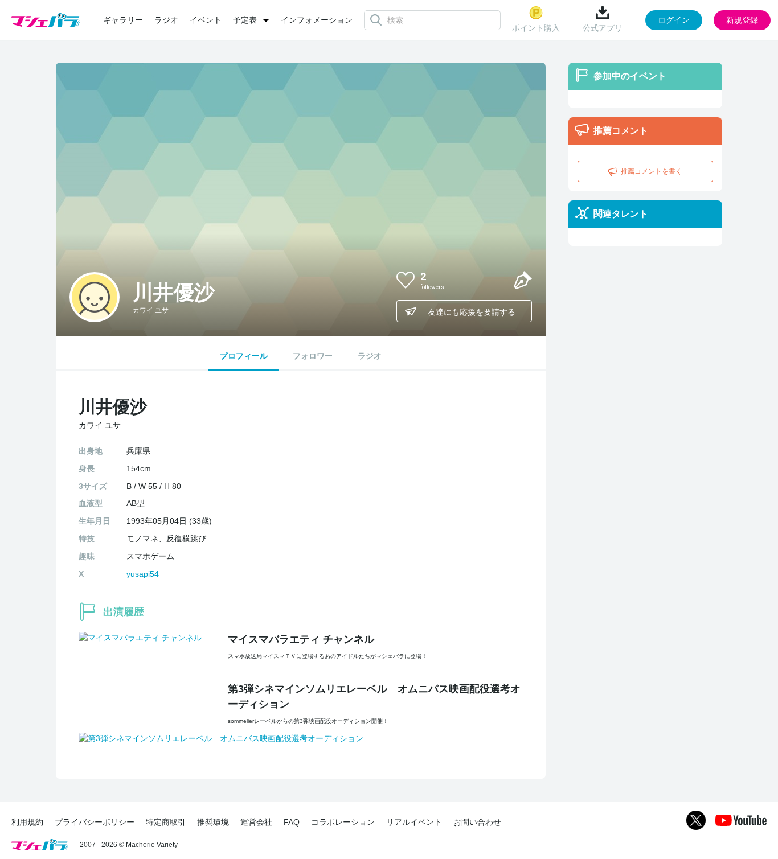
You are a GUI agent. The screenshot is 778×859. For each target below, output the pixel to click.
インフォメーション (317, 19)
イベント (206, 19)
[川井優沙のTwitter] (495, 279)
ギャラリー (123, 19)
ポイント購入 (536, 27)
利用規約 (27, 822)
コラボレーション (343, 822)
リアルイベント (414, 822)
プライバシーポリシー (94, 822)
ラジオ (166, 19)
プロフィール (244, 355)
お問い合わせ (477, 822)
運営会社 (256, 822)
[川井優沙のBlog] (523, 279)
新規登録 (742, 19)
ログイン (674, 19)
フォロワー (313, 355)
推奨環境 (213, 822)
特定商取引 (166, 822)
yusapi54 (142, 573)
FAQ (292, 822)
